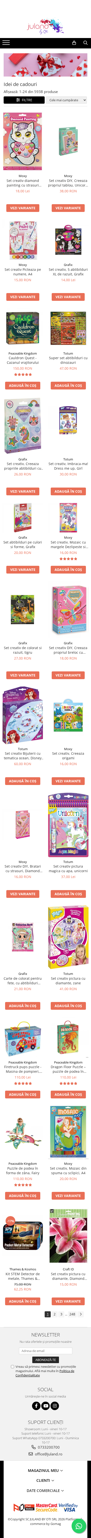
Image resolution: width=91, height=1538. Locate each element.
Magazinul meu (44, 1470)
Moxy (23, 176)
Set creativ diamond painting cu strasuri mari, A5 (23, 182)
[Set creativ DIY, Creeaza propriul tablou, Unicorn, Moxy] (68, 141)
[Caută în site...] (85, 43)
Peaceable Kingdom (22, 353)
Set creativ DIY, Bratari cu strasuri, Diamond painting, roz (23, 868)
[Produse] (6, 44)
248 (72, 1314)
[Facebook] (36, 1406)
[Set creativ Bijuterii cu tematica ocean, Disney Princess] (22, 715)
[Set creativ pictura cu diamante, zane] (68, 937)
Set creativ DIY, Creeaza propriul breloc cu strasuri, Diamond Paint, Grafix (68, 650)
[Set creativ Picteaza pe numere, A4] (22, 239)
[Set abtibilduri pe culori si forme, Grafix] (22, 518)
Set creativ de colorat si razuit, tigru (23, 650)
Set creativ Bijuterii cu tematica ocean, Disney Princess (22, 755)
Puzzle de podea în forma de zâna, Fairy (22, 1170)
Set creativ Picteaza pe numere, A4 (23, 271)
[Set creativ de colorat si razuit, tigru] (22, 609)
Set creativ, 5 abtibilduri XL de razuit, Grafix (68, 271)
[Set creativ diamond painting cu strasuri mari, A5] (22, 141)
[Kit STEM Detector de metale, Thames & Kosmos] (22, 1235)
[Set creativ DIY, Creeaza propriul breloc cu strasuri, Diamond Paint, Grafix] (68, 609)
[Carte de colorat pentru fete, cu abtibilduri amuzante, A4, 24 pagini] (22, 937)
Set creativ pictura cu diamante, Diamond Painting (68, 1276)
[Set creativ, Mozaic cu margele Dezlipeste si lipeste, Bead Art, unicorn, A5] (68, 518)
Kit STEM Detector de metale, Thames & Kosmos (23, 1276)
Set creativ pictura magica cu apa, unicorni (68, 868)
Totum (68, 353)
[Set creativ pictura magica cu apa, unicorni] (68, 824)
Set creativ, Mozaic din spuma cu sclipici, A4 (68, 1170)
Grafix (68, 265)
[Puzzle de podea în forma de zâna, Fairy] (22, 1132)
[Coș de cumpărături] (74, 43)
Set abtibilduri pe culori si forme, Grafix (22, 544)
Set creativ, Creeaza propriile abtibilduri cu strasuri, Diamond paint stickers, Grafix (22, 466)
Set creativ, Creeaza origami (68, 755)
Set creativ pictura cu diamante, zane (68, 980)
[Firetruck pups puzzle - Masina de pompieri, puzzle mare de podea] (22, 1037)
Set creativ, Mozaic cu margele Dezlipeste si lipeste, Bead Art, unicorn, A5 (68, 544)
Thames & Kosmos (22, 1269)
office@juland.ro (48, 1454)
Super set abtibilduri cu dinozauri (68, 360)
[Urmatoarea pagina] (80, 1314)
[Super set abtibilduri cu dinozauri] (68, 328)
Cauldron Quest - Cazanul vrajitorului (23, 360)
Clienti (43, 1480)
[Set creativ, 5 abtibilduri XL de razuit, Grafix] (68, 240)
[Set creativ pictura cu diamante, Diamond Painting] (68, 1236)
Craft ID (68, 1269)
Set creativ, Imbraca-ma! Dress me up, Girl (68, 466)
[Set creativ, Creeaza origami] (68, 715)
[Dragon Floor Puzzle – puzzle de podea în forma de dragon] (68, 1037)
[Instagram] (54, 1406)
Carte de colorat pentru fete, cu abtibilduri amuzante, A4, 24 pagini (22, 980)
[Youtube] (45, 1406)
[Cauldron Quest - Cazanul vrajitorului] (22, 328)
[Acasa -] (45, 25)
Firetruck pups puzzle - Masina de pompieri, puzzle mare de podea (22, 1069)
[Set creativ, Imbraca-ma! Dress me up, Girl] (68, 425)
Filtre (26, 100)
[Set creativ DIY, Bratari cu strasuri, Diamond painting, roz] (22, 824)
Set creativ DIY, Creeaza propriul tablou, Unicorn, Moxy (68, 182)
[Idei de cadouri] (45, 65)
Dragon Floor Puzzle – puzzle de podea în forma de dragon (68, 1069)
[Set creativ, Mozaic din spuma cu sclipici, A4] (68, 1132)
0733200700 (48, 1447)
